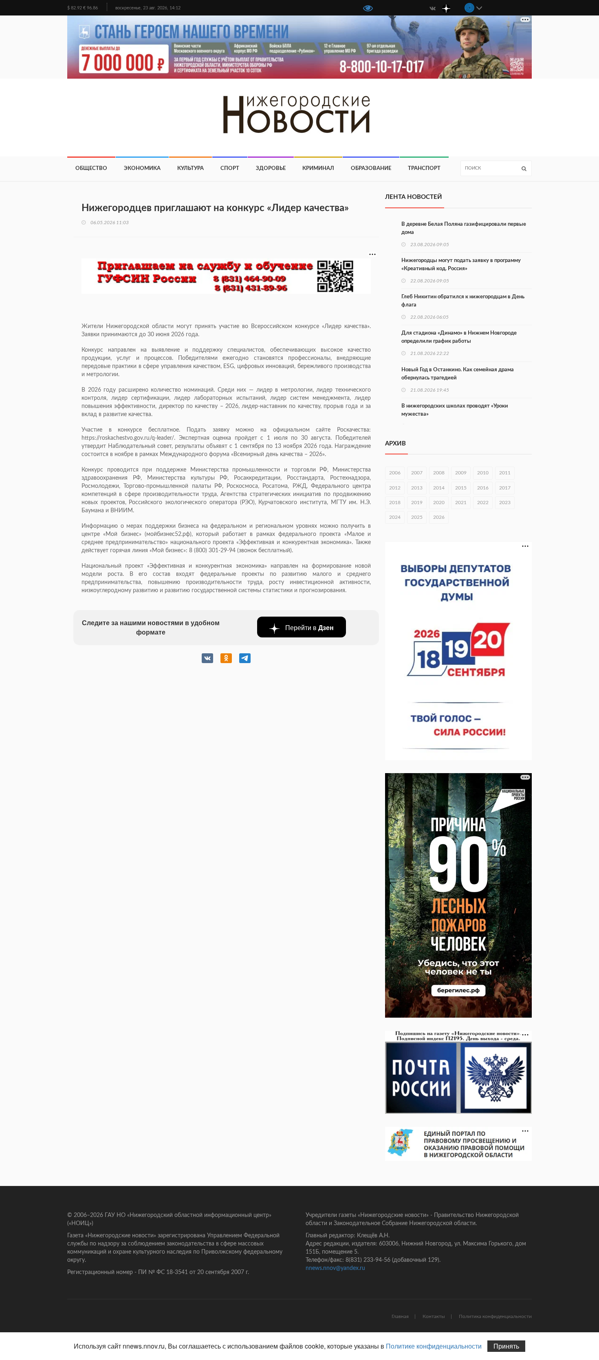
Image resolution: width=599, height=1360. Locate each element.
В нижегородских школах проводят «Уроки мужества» (454, 410)
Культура (190, 168)
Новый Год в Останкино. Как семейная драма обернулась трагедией (457, 374)
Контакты (434, 1316)
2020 (439, 502)
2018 (395, 502)
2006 (395, 472)
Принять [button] (506, 1346)
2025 (417, 517)
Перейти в (309, 627)
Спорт (229, 168)
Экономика (142, 168)
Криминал (318, 168)
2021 (461, 502)
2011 (505, 472)
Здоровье (271, 168)
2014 (439, 487)
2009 (461, 472)
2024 (395, 517)
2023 (505, 502)
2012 (395, 487)
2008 (439, 472)
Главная (400, 1316)
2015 (461, 487)
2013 (417, 487)
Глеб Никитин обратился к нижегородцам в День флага (462, 301)
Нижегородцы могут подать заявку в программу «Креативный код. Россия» (461, 264)
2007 (417, 472)
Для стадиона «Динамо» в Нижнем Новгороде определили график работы (459, 337)
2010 (483, 472)
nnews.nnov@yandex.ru (335, 1268)
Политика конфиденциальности (495, 1316)
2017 (505, 487)
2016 (483, 487)
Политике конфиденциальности (434, 1346)
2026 (439, 517)
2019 (417, 502)
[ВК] (432, 8)
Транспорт (424, 168)
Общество (91, 168)
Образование (371, 168)
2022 (483, 502)
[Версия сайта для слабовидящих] (368, 9)
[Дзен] (446, 8)
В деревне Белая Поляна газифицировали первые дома (463, 228)
